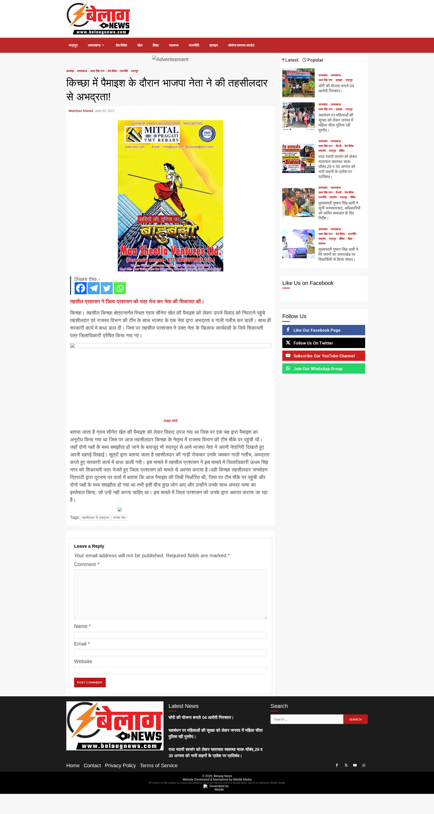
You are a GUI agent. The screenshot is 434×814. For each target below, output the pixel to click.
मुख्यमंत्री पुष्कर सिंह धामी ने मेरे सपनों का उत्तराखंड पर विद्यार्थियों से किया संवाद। (298, 243)
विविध (342, 150)
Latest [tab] (291, 60)
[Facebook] (81, 288)
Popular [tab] (314, 60)
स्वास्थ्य (174, 45)
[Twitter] (107, 288)
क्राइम (213, 45)
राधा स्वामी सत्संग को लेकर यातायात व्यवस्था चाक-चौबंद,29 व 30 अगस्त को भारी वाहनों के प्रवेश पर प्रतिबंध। (298, 158)
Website (83, 661)
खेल (139, 45)
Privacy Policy (120, 765)
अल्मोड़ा (70, 71)
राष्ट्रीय (322, 150)
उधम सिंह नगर (97, 71)
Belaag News (223, 776)
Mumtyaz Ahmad (81, 111)
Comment (86, 564)
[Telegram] (94, 288)
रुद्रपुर (73, 45)
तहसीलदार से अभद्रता (95, 518)
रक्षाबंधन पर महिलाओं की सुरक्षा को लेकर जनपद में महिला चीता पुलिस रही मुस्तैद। (298, 116)
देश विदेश (121, 45)
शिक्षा (156, 45)
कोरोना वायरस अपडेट (241, 45)
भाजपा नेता (119, 518)
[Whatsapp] (120, 288)
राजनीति (194, 45)
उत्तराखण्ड (94, 45)
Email (82, 644)
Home (73, 765)
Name (82, 626)
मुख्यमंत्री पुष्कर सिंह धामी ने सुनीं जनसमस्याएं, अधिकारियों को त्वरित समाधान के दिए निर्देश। (298, 202)
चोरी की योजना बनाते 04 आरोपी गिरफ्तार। (298, 82)
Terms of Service (159, 765)
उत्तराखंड (323, 75)
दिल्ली (339, 146)
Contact (92, 765)
